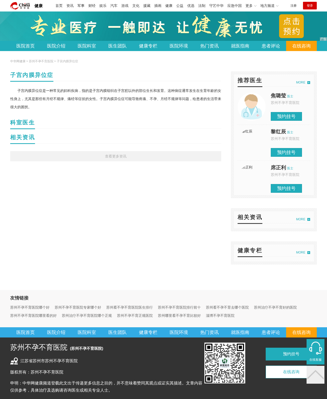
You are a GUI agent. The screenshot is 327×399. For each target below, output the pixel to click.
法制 (201, 6)
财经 (92, 6)
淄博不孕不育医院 (220, 315)
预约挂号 (286, 116)
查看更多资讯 (115, 156)
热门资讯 (209, 46)
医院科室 (87, 46)
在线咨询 (301, 46)
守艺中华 (216, 6)
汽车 (114, 6)
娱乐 (103, 6)
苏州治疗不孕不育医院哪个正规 (87, 315)
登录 (310, 5)
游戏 (125, 6)
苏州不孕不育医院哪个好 (30, 307)
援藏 (146, 6)
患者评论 (271, 46)
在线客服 (315, 359)
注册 (293, 5)
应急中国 (234, 6)
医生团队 (117, 46)
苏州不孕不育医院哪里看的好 (33, 315)
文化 (135, 6)
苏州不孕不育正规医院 (135, 315)
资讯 (70, 6)
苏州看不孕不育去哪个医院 (227, 307)
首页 (59, 6)
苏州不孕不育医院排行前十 (179, 307)
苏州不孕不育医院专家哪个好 (78, 307)
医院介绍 (56, 46)
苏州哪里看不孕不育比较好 (179, 315)
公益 (179, 6)
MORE (300, 82)
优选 (190, 6)
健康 (38, 6)
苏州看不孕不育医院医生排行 (129, 307)
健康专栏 (148, 46)
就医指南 (240, 46)
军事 (81, 6)
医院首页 (25, 46)
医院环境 (179, 46)
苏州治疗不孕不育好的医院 (275, 307)
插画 (157, 6)
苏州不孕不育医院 (41, 61)
